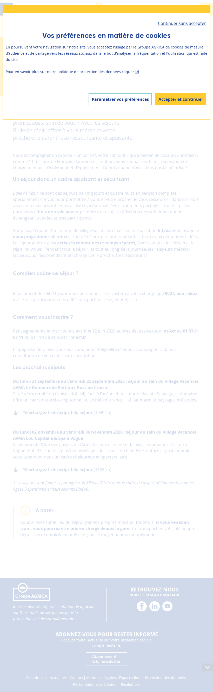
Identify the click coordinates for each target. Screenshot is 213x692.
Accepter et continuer (180, 99)
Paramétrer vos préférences (120, 99)
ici (137, 71)
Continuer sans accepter (182, 23)
